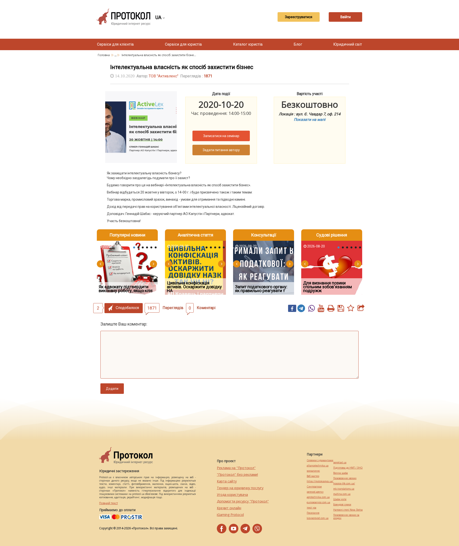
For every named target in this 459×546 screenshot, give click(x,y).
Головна (104, 55)
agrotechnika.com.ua (318, 497)
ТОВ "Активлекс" (163, 76)
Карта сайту (227, 481)
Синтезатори (314, 486)
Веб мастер (313, 476)
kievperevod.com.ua (317, 518)
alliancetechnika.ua (317, 465)
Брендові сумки (342, 504)
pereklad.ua (339, 462)
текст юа (311, 507)
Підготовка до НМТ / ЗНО (348, 467)
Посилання (313, 512)
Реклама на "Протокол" (236, 468)
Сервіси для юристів (183, 44)
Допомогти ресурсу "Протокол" (243, 501)
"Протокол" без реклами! (237, 474)
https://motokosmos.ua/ (320, 481)
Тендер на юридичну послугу (240, 488)
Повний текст (108, 503)
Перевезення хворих (344, 478)
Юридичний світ (347, 44)
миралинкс (313, 470)
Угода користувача (232, 494)
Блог (298, 44)
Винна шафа (340, 473)
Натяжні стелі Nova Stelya (348, 509)
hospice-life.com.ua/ (344, 483)
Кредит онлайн (229, 508)
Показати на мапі (309, 119)
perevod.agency (315, 491)
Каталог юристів (248, 44)
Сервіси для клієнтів (115, 44)
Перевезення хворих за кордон (346, 517)
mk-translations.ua (343, 488)
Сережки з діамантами (320, 460)
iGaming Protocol (230, 514)
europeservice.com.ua (318, 502)
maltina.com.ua (341, 494)
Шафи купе (339, 499)
